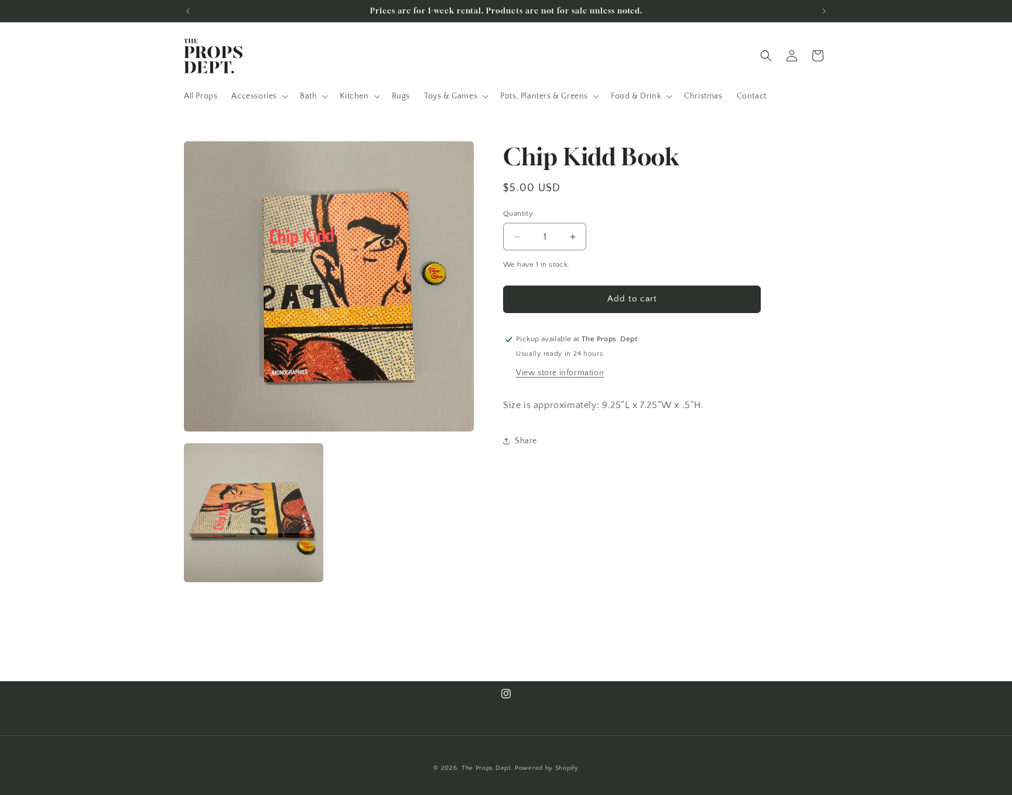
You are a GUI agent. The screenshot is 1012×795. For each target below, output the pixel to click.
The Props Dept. (487, 768)
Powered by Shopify (547, 768)
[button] (258, 96)
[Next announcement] (824, 11)
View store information (560, 373)
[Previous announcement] (188, 11)
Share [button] (526, 441)
